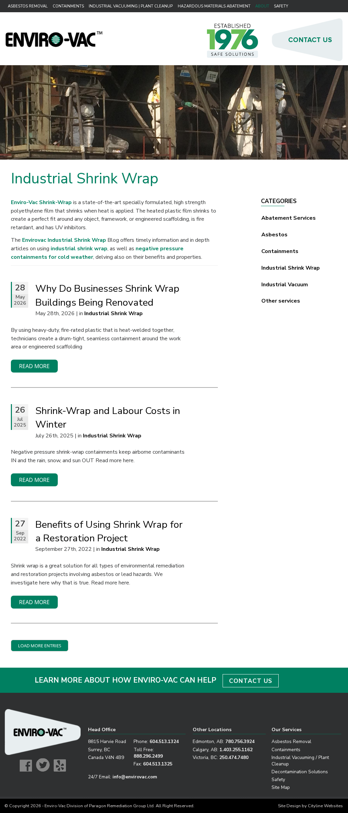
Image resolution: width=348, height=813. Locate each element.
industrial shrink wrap (79, 248)
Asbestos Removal (28, 6)
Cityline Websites (325, 806)
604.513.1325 (157, 764)
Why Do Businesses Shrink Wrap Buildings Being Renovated (107, 295)
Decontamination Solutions (300, 772)
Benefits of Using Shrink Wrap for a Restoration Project (108, 531)
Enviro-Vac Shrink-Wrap (41, 202)
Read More (34, 366)
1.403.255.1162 (236, 749)
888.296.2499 (148, 756)
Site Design (289, 806)
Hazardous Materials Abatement (213, 6)
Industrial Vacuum (284, 284)
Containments (68, 6)
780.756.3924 (240, 741)
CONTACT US (250, 681)
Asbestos (274, 234)
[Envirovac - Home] (54, 45)
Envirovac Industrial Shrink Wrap (64, 240)
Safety (281, 6)
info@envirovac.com (134, 777)
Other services (280, 301)
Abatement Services (288, 218)
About (262, 6)
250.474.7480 (233, 757)
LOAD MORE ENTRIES (39, 646)
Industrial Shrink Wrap (290, 268)
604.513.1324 (164, 741)
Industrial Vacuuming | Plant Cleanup (130, 6)
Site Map (281, 787)
